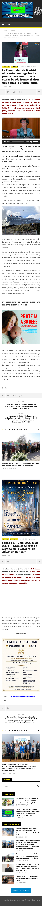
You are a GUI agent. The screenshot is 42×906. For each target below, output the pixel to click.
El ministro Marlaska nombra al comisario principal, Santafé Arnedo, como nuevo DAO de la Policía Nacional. (27, 867)
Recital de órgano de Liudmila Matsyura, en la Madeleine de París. (27, 878)
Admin (35, 66)
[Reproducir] (5, 142)
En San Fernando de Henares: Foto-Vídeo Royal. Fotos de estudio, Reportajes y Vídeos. (27, 801)
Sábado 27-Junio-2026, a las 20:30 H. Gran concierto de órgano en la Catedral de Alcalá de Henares (20, 547)
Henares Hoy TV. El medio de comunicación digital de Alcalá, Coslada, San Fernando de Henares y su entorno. (28, 812)
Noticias (13, 539)
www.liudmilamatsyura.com (23, 696)
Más (39, 92)
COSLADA (6, 66)
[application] (21, 142)
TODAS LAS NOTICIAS (21, 890)
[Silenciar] (31, 142)
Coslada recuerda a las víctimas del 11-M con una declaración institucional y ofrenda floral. (20, 464)
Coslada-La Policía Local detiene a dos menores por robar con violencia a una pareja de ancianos (21, 405)
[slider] (36, 141)
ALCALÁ (5, 539)
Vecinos (15, 66)
